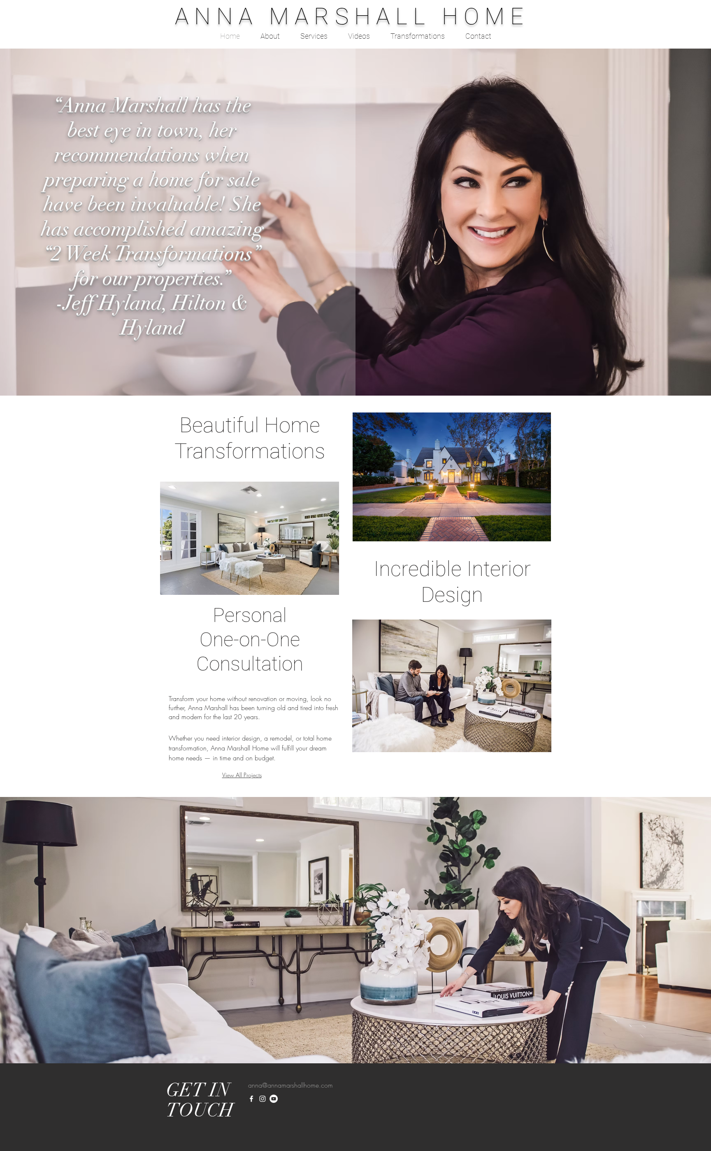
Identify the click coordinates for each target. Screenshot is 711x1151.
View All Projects (242, 775)
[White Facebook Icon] (251, 1099)
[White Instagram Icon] (262, 1099)
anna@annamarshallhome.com (290, 1085)
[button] (249, 538)
